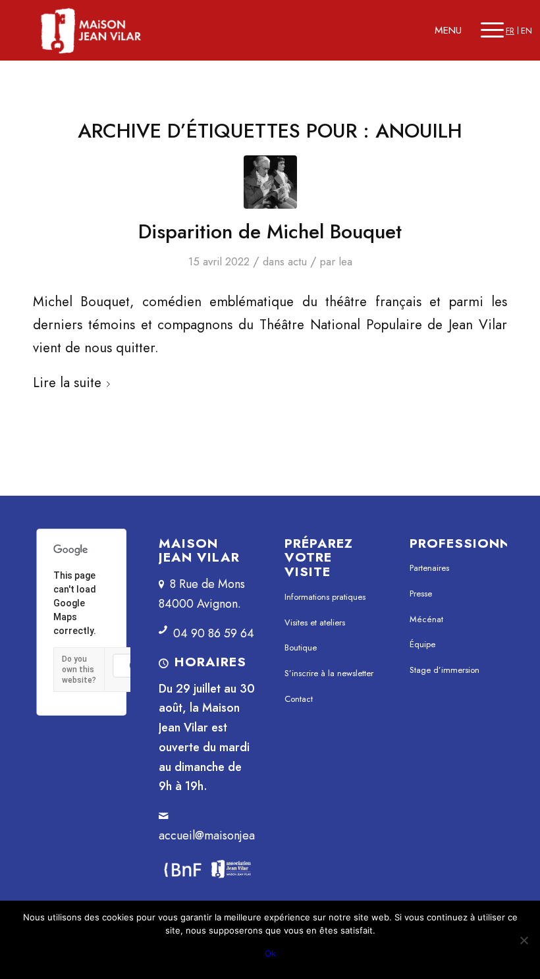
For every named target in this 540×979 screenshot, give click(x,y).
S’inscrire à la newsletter (328, 673)
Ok (270, 953)
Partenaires (429, 568)
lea (345, 261)
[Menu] (492, 30)
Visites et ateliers (314, 622)
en (526, 30)
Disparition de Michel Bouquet (270, 231)
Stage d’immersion (444, 670)
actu (297, 261)
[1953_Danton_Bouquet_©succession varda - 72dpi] (270, 182)
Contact (298, 699)
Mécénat (426, 619)
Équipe (422, 644)
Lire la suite (67, 382)
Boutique (300, 647)
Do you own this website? (79, 669)
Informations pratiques (324, 597)
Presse (421, 593)
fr (510, 30)
